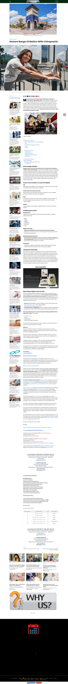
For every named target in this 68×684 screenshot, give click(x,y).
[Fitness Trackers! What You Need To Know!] (14, 397)
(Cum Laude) (49, 447)
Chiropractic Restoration (29, 159)
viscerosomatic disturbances (43, 389)
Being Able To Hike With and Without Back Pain (14, 243)
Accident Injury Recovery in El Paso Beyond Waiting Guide (33, 565)
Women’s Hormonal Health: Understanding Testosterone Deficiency (49, 567)
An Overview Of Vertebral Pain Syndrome (14, 270)
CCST (42, 427)
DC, (30, 427)
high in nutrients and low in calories (31, 304)
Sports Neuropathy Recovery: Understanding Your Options (33, 585)
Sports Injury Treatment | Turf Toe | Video (14, 185)
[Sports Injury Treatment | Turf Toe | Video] (14, 180)
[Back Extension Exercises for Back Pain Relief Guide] (14, 223)
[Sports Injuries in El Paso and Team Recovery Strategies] (14, 105)
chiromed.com (47, 375)
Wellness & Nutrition (43, 379)
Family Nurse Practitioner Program (46, 445)
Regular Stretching (29, 153)
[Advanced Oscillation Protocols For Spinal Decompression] (14, 382)
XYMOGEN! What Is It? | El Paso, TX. (14, 358)
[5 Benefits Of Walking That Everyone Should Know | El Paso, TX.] (14, 149)
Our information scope (28, 387)
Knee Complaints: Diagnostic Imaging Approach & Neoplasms (14, 169)
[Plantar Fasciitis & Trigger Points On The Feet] (14, 339)
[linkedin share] (31, 96)
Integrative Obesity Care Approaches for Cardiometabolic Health (50, 585)
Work (26, 146)
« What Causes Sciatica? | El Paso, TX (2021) (31, 548)
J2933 (44, 470)
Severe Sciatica (31, 382)
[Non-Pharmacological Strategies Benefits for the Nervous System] (17, 557)
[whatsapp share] (33, 96)
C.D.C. (55, 296)
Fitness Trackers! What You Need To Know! (14, 403)
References (28, 163)
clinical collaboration (37, 396)
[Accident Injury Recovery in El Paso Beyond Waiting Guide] (34, 557)
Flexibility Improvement (29, 150)
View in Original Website (44, 681)
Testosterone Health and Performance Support (49, 563)
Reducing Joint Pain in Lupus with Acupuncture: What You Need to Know (14, 328)
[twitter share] (27, 96)
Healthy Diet (27, 156)
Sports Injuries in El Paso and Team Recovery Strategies (14, 110)
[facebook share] (23, 96)
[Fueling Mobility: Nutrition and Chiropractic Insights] (14, 195)
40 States (51, 443)
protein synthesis (32, 303)
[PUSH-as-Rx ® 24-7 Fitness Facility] (14, 210)
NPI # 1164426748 (41, 468)
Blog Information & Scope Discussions (31, 365)
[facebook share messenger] (25, 96)
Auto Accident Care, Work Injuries (29, 381)
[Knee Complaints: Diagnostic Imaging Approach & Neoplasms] (14, 164)
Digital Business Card (41, 460)
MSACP (33, 427)
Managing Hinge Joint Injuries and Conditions (14, 285)
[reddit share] (35, 96)
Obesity (26, 147)
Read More (16, 568)
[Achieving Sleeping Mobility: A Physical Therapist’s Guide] (14, 308)
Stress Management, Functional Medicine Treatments (39, 383)
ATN (50, 427)
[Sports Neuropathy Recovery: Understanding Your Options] (34, 577)
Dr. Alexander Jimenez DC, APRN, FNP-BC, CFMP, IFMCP (14, 98)
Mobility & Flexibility (13, 39)
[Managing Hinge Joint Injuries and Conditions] (14, 280)
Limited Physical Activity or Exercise (32, 144)
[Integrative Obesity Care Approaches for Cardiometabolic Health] (51, 577)
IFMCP (45, 427)
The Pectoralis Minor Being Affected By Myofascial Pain (14, 299)
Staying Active (28, 152)
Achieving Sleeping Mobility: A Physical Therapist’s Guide (14, 314)
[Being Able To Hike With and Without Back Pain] (14, 237)
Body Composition (28, 160)
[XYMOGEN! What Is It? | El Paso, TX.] (14, 353)
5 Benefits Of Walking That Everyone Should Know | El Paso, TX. (14, 155)
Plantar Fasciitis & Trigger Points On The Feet (14, 344)
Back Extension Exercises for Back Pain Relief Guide (14, 228)
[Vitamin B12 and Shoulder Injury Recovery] (14, 251)
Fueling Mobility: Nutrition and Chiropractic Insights (14, 200)
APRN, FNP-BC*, (38, 427)
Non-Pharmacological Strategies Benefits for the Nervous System (17, 565)
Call (57, 1)
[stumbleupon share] (38, 96)
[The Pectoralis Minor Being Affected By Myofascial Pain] (14, 294)
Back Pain (43, 381)
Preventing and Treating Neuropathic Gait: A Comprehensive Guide (13, 139)
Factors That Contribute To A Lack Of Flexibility (33, 142)
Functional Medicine (46, 582)
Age (26, 143)
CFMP (48, 427)
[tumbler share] (36, 96)
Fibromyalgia (49, 382)
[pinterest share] (29, 96)
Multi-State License (34, 443)
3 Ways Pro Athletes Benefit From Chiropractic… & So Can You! (14, 124)
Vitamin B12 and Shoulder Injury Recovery (14, 256)
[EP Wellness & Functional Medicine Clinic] (33, 1)
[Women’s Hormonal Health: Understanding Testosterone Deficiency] (51, 557)
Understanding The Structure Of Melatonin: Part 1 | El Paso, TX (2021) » (50, 549)
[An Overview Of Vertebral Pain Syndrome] (14, 265)
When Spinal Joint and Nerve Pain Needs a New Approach (17, 585)
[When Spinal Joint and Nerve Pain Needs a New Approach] (17, 577)
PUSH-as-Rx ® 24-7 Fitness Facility (14, 215)
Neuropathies (28, 582)
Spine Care (11, 582)
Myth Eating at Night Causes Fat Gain (31, 162)
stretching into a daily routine (35, 231)
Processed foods (27, 316)
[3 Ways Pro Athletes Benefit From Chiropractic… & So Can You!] (14, 119)
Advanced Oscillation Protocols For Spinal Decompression (13, 387)
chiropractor (44, 260)
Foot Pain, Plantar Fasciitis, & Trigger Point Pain (14, 373)
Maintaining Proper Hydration (31, 154)
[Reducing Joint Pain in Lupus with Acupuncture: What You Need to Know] (14, 323)
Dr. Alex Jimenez (26, 427)
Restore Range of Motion (29, 140)
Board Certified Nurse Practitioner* (36, 441)
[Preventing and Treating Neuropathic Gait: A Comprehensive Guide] (14, 134)
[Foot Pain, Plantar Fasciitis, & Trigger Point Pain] (14, 368)
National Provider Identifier (28, 508)
